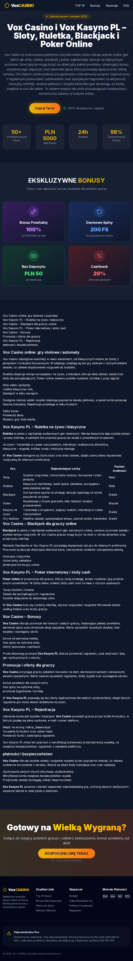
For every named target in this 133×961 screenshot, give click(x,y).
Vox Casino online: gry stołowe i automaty (30, 315)
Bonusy (95, 5)
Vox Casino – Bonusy (17, 332)
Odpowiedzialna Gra (81, 900)
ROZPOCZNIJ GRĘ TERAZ (66, 853)
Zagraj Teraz (45, 108)
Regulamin (75, 910)
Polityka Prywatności (81, 905)
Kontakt (73, 895)
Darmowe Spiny (45, 905)
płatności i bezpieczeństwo (20, 345)
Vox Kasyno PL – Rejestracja (21, 340)
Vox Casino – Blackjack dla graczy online (29, 324)
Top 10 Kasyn (43, 895)
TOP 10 (80, 5)
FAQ (126, 5)
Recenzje (112, 5)
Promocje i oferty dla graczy (21, 336)
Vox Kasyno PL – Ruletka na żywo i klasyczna (33, 320)
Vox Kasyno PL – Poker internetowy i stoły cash (34, 328)
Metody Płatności (46, 910)
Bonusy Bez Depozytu (49, 900)
